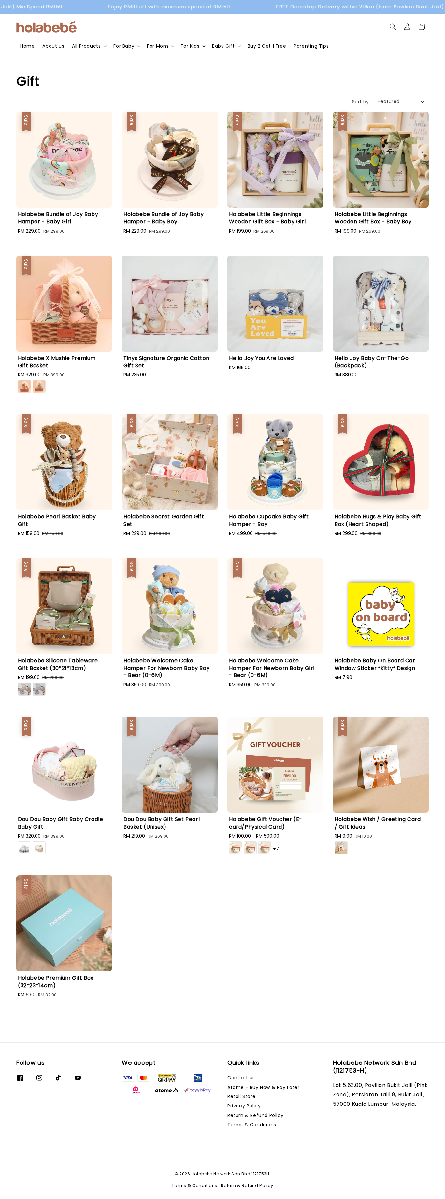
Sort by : (362, 101)
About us (53, 46)
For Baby (123, 46)
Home (27, 46)
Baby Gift (223, 46)
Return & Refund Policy (255, 1115)
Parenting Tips (311, 46)
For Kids (190, 46)
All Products (86, 46)
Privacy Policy (244, 1106)
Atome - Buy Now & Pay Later (263, 1087)
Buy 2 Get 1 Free (267, 46)
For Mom (157, 46)
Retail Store (241, 1096)
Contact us (241, 1078)
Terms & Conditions (251, 1124)
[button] (393, 27)
